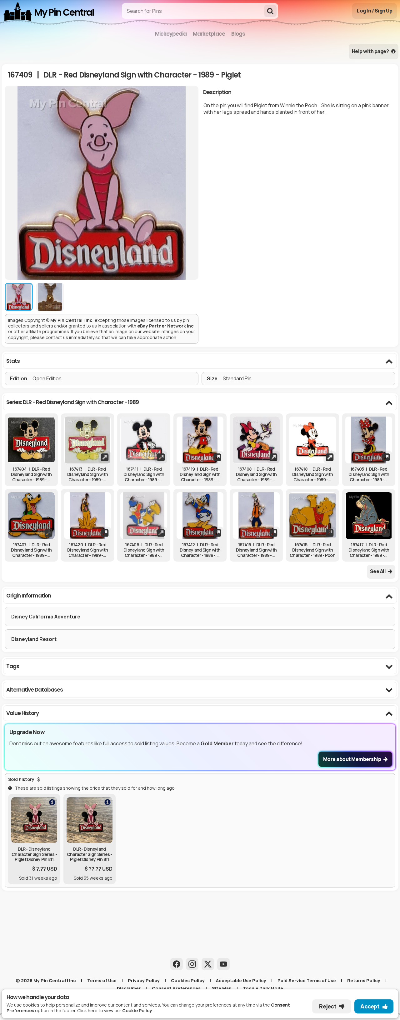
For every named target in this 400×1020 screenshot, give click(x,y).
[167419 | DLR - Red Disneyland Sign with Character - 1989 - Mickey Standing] (200, 440)
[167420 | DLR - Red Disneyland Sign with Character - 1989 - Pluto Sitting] (87, 515)
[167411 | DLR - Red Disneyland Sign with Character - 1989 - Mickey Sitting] (143, 440)
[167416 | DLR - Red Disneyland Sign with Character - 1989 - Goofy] (256, 515)
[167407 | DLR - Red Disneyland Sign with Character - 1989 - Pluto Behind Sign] (31, 515)
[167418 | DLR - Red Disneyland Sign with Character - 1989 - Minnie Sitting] (312, 440)
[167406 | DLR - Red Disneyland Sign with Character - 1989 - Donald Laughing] (143, 515)
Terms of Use (102, 980)
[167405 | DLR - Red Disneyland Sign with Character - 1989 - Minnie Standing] (368, 440)
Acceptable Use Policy (241, 980)
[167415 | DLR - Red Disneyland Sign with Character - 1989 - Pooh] (312, 515)
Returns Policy (363, 980)
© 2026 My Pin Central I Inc (46, 980)
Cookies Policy (188, 980)
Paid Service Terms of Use (307, 980)
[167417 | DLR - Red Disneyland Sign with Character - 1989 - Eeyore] (368, 515)
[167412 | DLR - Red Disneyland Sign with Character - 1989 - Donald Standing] (200, 515)
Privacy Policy (144, 980)
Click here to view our (114, 1010)
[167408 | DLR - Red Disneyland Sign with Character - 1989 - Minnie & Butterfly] (256, 440)
